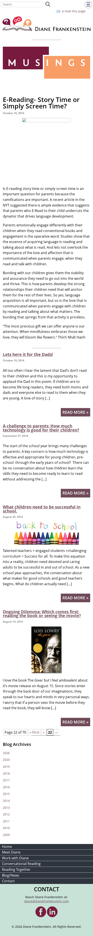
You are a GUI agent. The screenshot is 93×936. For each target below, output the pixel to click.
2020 (6, 760)
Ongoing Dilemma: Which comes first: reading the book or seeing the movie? (42, 613)
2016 (6, 787)
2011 (6, 821)
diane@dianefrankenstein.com (46, 901)
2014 (6, 801)
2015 (6, 794)
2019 (6, 766)
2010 (6, 828)
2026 (6, 753)
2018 (6, 773)
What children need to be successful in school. (41, 509)
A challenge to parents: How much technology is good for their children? (41, 428)
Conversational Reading (21, 863)
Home (7, 846)
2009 (6, 835)
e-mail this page (73, 11)
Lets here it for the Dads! (28, 354)
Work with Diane (15, 858)
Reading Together (16, 869)
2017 (6, 780)
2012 (6, 814)
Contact (8, 881)
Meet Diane (11, 852)
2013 (6, 808)
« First (34, 732)
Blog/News (10, 875)
